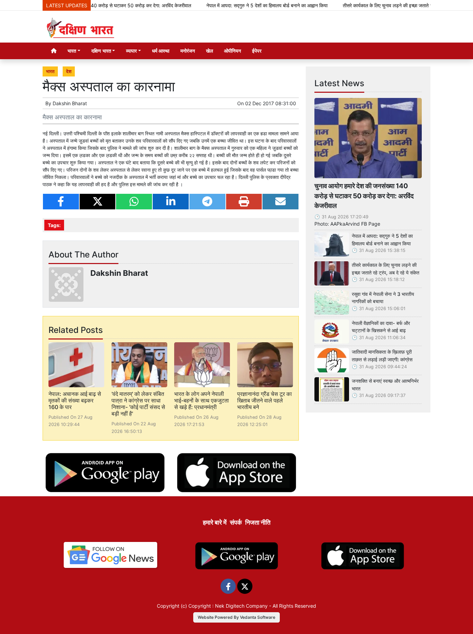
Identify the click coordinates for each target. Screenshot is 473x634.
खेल (209, 51)
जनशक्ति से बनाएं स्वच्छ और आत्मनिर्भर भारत (385, 384)
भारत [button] (72, 51)
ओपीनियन (232, 51)
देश (68, 71)
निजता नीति (257, 522)
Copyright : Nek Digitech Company (228, 606)
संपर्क (236, 522)
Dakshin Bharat (70, 103)
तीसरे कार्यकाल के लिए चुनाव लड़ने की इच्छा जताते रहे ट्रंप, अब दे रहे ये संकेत (394, 5)
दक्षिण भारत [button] (101, 51)
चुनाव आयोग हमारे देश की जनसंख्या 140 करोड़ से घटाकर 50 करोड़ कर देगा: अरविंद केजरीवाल (92, 5)
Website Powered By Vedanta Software (236, 617)
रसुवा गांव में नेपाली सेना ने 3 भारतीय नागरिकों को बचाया (383, 298)
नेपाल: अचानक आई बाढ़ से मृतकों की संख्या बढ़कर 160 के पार (74, 400)
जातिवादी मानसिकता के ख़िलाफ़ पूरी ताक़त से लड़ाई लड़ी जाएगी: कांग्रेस (382, 355)
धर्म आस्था (160, 51)
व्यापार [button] (131, 51)
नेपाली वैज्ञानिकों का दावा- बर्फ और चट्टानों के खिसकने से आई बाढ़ (381, 327)
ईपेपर (256, 51)
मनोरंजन (187, 51)
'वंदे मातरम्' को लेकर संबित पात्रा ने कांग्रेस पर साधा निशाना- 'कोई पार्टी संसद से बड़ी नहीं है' (138, 403)
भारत (50, 71)
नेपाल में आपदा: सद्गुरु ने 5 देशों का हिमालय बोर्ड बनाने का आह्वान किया (251, 5)
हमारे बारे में (214, 522)
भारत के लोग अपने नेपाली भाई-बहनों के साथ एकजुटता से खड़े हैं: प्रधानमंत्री (201, 400)
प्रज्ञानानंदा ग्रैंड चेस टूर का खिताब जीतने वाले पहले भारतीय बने (264, 400)
